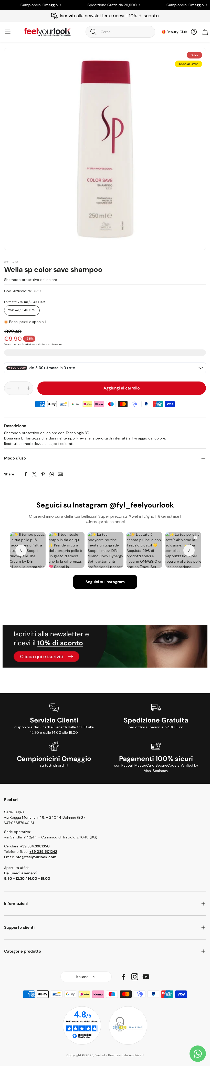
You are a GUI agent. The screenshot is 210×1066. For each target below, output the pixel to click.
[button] (120, 31)
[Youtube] (146, 976)
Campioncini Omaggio (29, 5)
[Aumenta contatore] (28, 388)
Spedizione (28, 344)
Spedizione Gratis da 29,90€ (102, 5)
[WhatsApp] (51, 474)
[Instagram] (134, 976)
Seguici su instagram (105, 581)
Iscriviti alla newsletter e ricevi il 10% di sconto (109, 16)
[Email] (60, 474)
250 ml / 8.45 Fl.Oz (22, 310)
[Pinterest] (43, 474)
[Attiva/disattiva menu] (7, 31)
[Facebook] (25, 474)
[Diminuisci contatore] (9, 388)
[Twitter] (34, 474)
